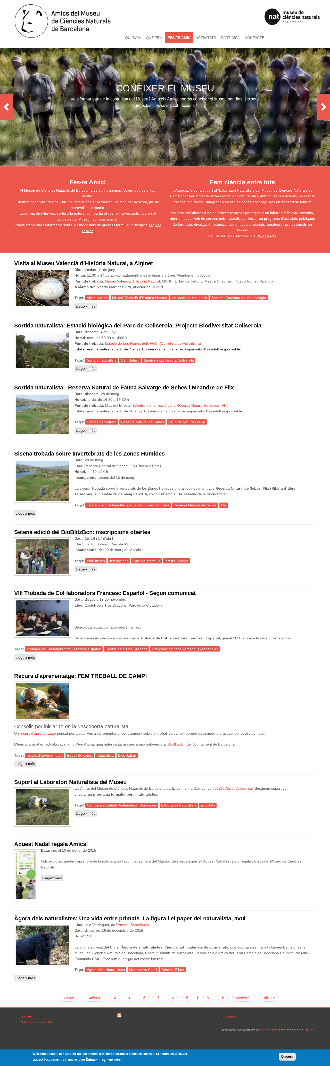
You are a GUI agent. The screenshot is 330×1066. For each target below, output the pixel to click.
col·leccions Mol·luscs (189, 298)
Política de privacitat (36, 1022)
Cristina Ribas (172, 970)
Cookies (26, 1016)
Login (230, 1016)
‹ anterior (94, 997)
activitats (208, 805)
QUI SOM (133, 38)
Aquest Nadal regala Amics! (51, 844)
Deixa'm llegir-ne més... (104, 1059)
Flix (224, 505)
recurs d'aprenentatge (38, 733)
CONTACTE (254, 38)
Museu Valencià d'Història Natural (132, 281)
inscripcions (118, 561)
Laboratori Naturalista (178, 805)
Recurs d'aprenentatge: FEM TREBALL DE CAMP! (80, 676)
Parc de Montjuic (146, 561)
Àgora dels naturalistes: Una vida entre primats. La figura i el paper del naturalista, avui (129, 918)
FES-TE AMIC (179, 38)
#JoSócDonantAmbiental (232, 788)
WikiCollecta (266, 236)
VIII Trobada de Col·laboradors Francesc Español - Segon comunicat (105, 593)
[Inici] (62, 37)
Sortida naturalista (102, 360)
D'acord (287, 1057)
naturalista (105, 755)
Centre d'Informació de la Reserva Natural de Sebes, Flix (180, 405)
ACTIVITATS (206, 38)
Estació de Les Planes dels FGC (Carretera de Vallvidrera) (153, 343)
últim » (269, 997)
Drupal (309, 1030)
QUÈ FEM (154, 38)
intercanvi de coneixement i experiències (185, 649)
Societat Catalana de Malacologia (238, 298)
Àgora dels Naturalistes (106, 970)
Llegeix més (86, 306)
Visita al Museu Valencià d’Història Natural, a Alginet (83, 263)
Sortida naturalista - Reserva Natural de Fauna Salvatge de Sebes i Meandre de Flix (124, 387)
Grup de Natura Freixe (186, 422)
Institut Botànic (176, 561)
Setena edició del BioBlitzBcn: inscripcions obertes (82, 532)
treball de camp (79, 755)
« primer (67, 997)
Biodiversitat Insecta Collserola (169, 360)
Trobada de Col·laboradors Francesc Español (64, 649)
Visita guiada (97, 298)
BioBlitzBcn (96, 561)
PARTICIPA (230, 38)
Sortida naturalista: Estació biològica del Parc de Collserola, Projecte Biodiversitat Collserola (137, 325)
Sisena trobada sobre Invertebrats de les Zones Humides (89, 453)
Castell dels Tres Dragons (126, 649)
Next (323, 107)
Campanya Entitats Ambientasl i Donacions (122, 805)
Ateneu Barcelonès (133, 925)
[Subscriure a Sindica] (119, 1016)
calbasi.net (268, 1030)
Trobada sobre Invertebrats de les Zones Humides (128, 505)
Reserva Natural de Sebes (142, 422)
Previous (6, 107)
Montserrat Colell (143, 970)
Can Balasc (130, 360)
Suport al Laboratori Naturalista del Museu (70, 782)
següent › (244, 997)
